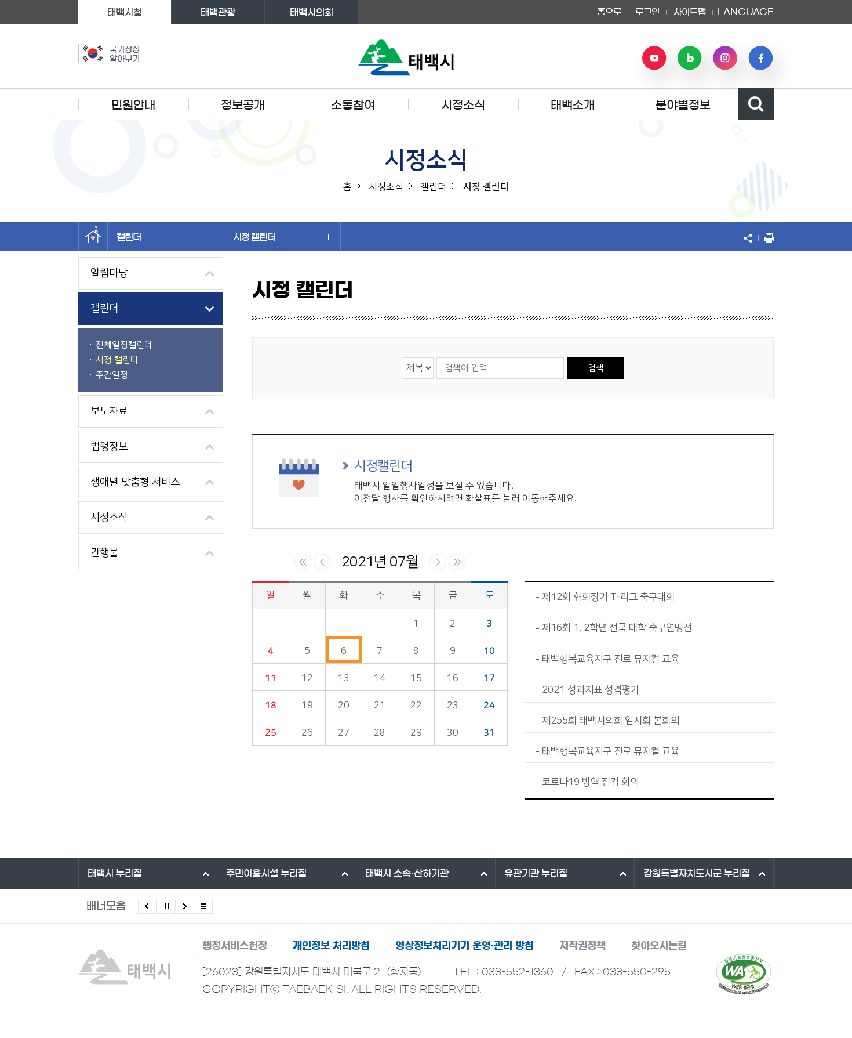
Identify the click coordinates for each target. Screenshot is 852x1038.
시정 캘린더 (254, 236)
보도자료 (109, 411)
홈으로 (609, 12)
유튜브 (654, 58)
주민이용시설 (266, 873)
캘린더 (128, 236)
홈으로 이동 (93, 236)
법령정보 (109, 447)
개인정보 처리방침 (331, 945)
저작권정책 (582, 945)
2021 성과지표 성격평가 (590, 690)
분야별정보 (683, 105)
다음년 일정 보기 (457, 562)
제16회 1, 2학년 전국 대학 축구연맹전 (617, 628)
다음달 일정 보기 (437, 562)
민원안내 (133, 105)
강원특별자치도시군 (696, 873)
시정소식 (463, 105)
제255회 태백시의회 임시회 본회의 (610, 720)
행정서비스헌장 (234, 945)
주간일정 (112, 375)
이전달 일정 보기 (322, 562)
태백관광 (218, 12)
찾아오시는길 (659, 945)
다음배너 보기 (184, 906)
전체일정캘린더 (124, 345)
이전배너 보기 (147, 906)
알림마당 (109, 273)
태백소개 (573, 105)
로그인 (647, 12)
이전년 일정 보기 (302, 562)
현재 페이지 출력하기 (766, 237)
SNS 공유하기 (750, 237)
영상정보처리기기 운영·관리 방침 (464, 945)
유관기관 (535, 873)
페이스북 (760, 58)
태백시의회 (311, 12)
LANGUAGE (746, 8)
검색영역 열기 (756, 104)
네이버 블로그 (690, 58)
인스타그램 (725, 58)
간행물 (104, 553)
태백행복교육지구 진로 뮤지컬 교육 (610, 659)
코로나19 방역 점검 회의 (590, 782)
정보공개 (243, 105)
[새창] (744, 974)
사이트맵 (689, 12)
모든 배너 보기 (203, 906)
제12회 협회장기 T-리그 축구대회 (608, 597)
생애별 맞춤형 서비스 (135, 482)
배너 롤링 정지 (166, 906)
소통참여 (353, 105)
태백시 (115, 873)
